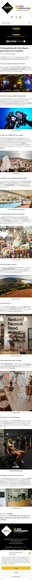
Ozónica (11, 485)
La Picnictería (19, 139)
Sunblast (17, 69)
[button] (30, 553)
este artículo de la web (26, 185)
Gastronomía (6, 549)
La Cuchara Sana (29, 478)
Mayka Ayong (29, 364)
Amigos (14, 515)
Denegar (16, 572)
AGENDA (9, 513)
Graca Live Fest (17, 67)
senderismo (3, 519)
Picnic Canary (2, 147)
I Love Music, (14, 69)
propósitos (23, 517)
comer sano (27, 515)
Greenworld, (22, 69)
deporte (2, 517)
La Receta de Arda (27, 484)
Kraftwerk (5, 421)
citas (22, 515)
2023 (10, 515)
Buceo (18, 515)
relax (28, 517)
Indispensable (9, 547)
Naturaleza (14, 549)
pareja (14, 517)
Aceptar (16, 568)
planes (18, 517)
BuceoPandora (29, 102)
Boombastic (13, 67)
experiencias (8, 517)
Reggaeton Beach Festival (7, 69)
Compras (27, 549)
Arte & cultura (18, 547)
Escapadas (21, 549)
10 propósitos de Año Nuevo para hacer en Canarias (14, 49)
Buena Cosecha (6, 219)
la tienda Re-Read (13, 307)
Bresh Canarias (23, 67)
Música (25, 547)
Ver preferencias (16, 576)
